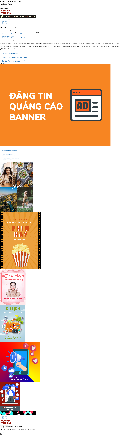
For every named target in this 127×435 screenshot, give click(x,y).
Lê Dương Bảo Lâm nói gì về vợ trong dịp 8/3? (8, 36)
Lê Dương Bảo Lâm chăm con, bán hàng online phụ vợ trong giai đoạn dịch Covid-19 (13, 37)
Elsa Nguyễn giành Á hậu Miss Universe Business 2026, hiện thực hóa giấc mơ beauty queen (14, 54)
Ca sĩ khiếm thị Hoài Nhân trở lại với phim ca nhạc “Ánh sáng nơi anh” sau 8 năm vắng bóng (14, 57)
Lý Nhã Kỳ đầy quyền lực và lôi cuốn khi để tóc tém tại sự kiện (7, 151)
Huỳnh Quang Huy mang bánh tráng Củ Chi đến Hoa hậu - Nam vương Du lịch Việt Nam (14, 60)
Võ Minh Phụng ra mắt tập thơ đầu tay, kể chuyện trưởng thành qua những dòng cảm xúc (10, 155)
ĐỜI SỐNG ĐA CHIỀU (4, 21)
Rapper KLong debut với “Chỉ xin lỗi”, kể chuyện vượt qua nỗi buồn (11, 61)
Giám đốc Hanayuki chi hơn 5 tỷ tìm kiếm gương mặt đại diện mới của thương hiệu (9, 150)
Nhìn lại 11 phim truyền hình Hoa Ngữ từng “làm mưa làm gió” (7, 154)
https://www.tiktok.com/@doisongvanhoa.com (7, 428)
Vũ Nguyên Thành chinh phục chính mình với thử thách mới (10, 53)
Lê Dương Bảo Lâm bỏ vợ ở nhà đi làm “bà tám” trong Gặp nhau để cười (12, 33)
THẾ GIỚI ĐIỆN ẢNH (4, 417)
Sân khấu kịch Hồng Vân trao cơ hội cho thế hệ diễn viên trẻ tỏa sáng (8, 159)
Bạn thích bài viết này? (2, 62)
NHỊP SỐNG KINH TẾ (4, 23)
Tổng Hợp (3, 147)
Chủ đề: (1, 63)
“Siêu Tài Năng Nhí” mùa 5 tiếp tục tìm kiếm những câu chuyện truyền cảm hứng (13, 58)
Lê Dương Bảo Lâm (4, 63)
